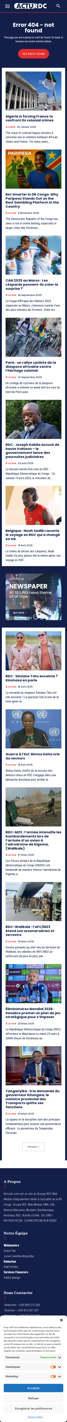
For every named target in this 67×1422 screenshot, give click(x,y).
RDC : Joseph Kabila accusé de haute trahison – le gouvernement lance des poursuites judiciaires (32, 450)
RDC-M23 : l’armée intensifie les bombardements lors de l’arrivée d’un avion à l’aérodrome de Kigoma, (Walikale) (33, 840)
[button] (61, 1320)
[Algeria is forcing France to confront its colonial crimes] (33, 91)
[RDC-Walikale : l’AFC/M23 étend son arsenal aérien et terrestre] (33, 901)
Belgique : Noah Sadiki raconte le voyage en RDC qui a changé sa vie (33, 534)
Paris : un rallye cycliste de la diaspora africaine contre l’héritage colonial (31, 366)
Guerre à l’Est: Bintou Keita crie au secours (33, 756)
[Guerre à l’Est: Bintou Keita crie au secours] (33, 728)
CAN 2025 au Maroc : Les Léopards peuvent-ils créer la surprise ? (32, 284)
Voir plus (32, 1146)
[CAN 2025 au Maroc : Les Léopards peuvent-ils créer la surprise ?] (33, 255)
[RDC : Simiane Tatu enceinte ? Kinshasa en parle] (33, 650)
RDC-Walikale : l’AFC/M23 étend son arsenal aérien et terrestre (30, 930)
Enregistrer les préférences (33, 1408)
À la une (11, 213)
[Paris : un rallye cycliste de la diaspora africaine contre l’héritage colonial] (33, 337)
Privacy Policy (35, 1416)
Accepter (33, 1388)
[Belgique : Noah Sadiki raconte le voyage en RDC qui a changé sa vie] (33, 505)
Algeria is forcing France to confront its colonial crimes (30, 118)
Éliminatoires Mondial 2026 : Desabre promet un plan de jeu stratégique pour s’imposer (33, 1013)
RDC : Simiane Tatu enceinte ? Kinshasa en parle (32, 678)
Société (10, 127)
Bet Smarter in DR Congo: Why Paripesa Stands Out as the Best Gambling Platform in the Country (32, 200)
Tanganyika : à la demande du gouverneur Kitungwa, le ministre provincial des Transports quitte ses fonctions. (33, 1099)
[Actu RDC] (32, 6)
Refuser (33, 1398)
